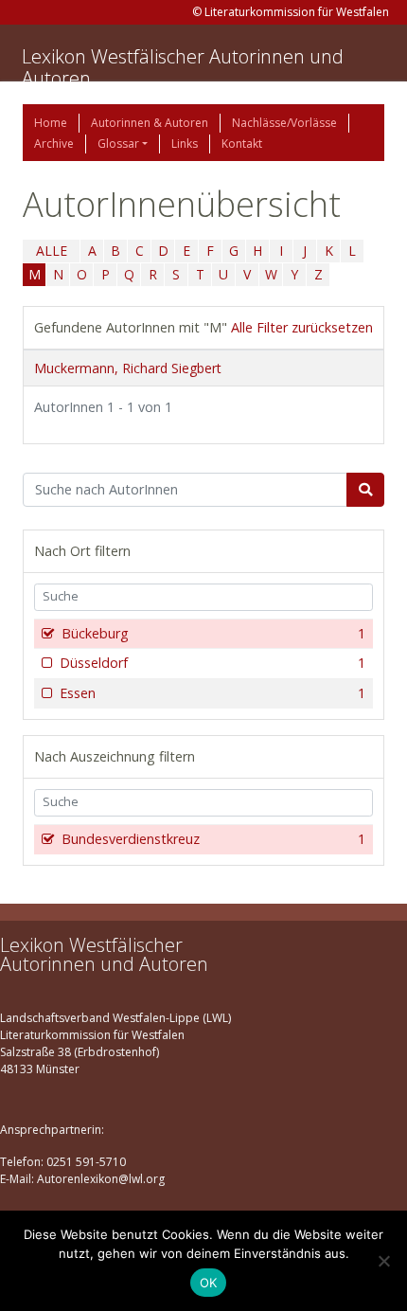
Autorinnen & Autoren (149, 123)
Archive (54, 143)
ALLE (51, 251)
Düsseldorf (212, 663)
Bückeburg (213, 633)
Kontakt (241, 143)
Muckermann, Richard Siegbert (127, 368)
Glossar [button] (118, 143)
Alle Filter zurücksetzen (302, 327)
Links (184, 143)
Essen (212, 693)
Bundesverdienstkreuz (213, 839)
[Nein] (383, 1260)
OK (209, 1282)
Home (50, 123)
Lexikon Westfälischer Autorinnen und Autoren (183, 67)
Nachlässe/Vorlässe (284, 123)
